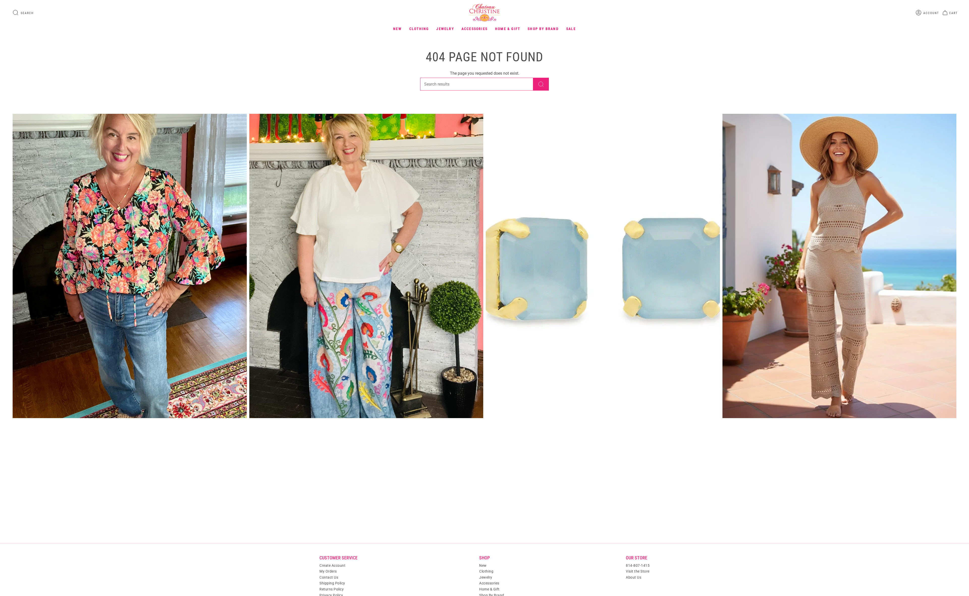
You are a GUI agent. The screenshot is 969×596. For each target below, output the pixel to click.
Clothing (486, 571)
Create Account (332, 565)
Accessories (489, 583)
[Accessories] (603, 266)
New (483, 565)
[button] (397, 28)
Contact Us (328, 577)
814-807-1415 (638, 565)
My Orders (328, 571)
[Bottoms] (366, 266)
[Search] (541, 84)
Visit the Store (638, 571)
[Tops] (130, 266)
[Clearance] (839, 266)
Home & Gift (489, 589)
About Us (633, 577)
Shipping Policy (332, 583)
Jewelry (485, 577)
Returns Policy (331, 589)
